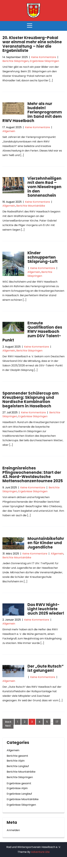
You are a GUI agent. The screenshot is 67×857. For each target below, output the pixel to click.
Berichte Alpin (16, 761)
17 (57, 722)
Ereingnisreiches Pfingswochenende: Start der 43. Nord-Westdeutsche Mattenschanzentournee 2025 (32, 474)
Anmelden (13, 830)
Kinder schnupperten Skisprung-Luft (42, 257)
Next (8, 726)
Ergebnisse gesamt (19, 783)
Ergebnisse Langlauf (19, 794)
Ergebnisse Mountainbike (23, 799)
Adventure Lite (40, 852)
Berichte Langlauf (18, 766)
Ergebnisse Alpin (17, 788)
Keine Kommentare (43, 57)
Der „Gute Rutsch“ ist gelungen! (45, 668)
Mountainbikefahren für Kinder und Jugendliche (45, 543)
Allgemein (8, 131)
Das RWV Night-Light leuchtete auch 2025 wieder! (45, 609)
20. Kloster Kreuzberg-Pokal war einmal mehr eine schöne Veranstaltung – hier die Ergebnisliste (32, 44)
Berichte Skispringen (15, 61)
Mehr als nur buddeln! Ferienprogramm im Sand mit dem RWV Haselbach (32, 112)
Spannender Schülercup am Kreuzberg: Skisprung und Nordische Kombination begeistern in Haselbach (30, 400)
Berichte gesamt (17, 756)
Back (8, 722)
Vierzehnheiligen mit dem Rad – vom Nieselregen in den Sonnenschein (44, 187)
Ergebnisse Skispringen (44, 61)
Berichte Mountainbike (30, 206)
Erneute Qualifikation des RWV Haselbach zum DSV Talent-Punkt (32, 331)
